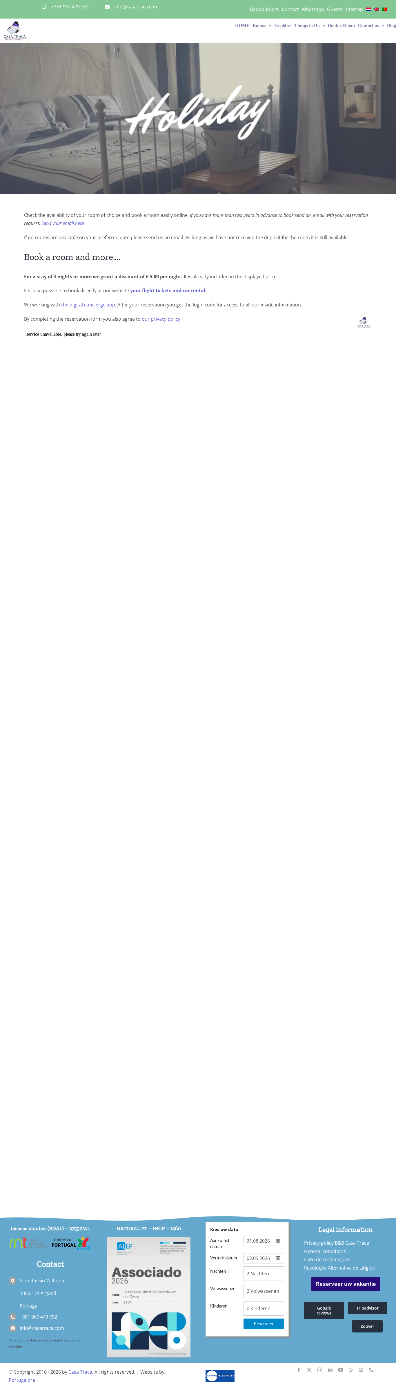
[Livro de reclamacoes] (220, 1372)
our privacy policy (161, 319)
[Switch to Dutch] (368, 9)
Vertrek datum (223, 1258)
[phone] (371, 1370)
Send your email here (62, 223)
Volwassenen (222, 1289)
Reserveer (264, 1323)
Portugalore (22, 1380)
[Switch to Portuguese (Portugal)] (384, 9)
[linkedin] (330, 1370)
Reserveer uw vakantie (345, 1284)
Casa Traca (80, 1372)
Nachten (218, 1271)
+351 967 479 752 (70, 6)
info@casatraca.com (136, 6)
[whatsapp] (351, 1370)
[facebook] (299, 1370)
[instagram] (319, 1370)
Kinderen (218, 1306)
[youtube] (340, 1370)
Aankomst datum (219, 1244)
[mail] (361, 1370)
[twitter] (309, 1370)
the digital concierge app (88, 305)
